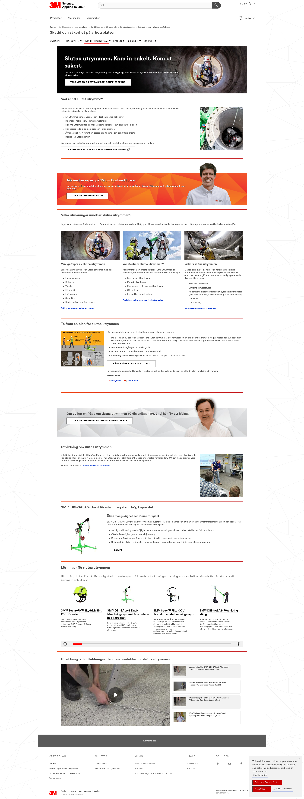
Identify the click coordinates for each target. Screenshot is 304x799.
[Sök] (216, 5)
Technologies (55, 778)
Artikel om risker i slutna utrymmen (200, 309)
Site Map (191, 769)
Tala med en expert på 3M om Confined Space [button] (97, 82)
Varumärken (93, 18)
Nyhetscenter (101, 764)
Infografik (116, 380)
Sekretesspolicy (85, 791)
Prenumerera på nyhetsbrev (107, 769)
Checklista (132, 380)
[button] (282, 789)
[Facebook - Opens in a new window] (241, 763)
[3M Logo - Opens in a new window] (67, 5)
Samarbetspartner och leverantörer (64, 773)
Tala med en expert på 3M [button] (87, 196)
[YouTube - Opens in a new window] (229, 763)
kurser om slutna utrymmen (96, 466)
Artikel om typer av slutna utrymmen (77, 308)
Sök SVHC (139, 769)
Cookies (97, 791)
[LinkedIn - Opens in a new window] (218, 763)
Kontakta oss (149, 741)
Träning (117, 41)
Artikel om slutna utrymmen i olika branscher (143, 300)
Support (149, 41)
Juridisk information (69, 791)
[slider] (152, 644)
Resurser (132, 41)
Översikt (55, 41)
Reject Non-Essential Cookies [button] (267, 782)
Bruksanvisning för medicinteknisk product (153, 773)
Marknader (74, 18)
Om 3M (52, 764)
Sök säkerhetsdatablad (145, 764)
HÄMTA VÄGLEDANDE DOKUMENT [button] (131, 364)
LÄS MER (117, 550)
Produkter (56, 18)
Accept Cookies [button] (261, 789)
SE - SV (243, 4)
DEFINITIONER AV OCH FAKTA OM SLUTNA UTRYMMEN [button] (97, 150)
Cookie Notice (260, 775)
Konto (247, 18)
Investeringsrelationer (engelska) (63, 769)
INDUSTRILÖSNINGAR (96, 41)
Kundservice (192, 764)
